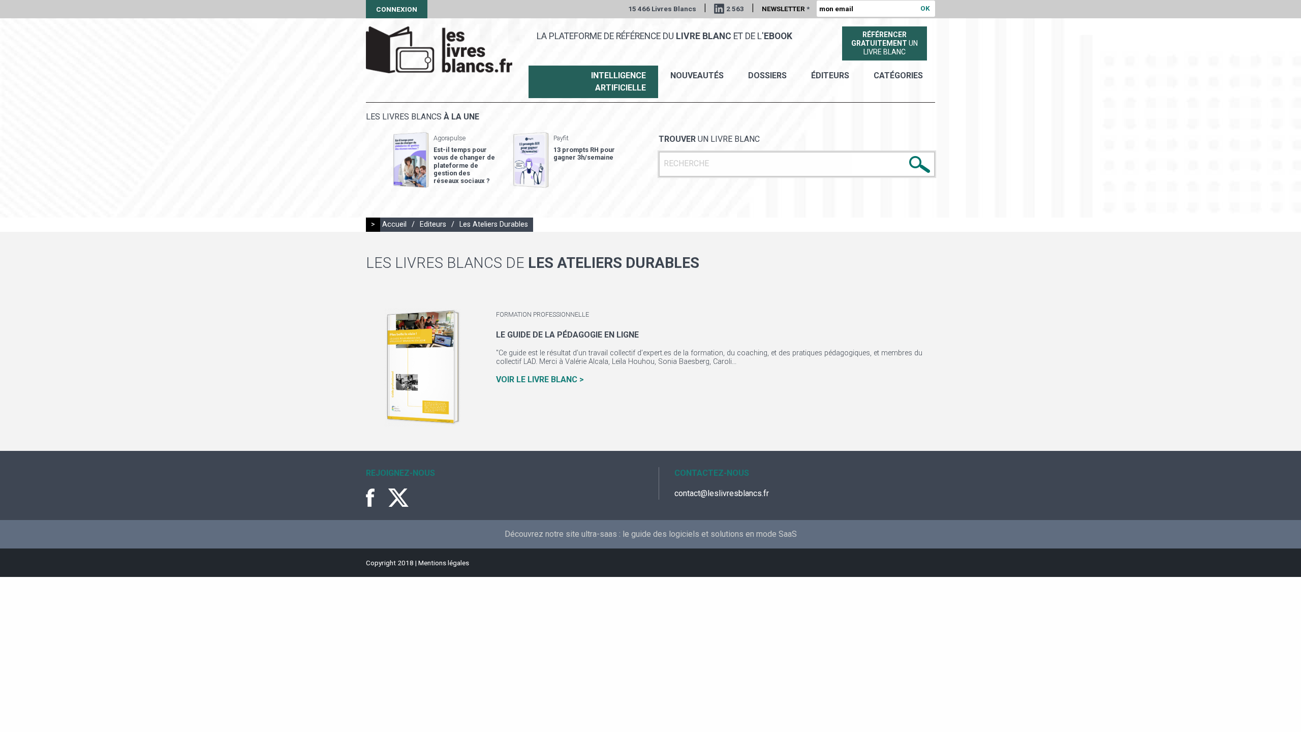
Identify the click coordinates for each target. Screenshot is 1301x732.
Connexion (396, 9)
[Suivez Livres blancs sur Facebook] (376, 497)
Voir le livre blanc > (540, 379)
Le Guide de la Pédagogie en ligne (567, 335)
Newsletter (786, 9)
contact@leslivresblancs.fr (721, 493)
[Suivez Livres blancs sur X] (398, 497)
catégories (898, 75)
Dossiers (767, 75)
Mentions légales (443, 563)
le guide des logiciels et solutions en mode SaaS (710, 534)
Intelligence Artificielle (618, 82)
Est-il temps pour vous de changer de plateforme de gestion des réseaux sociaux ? (464, 165)
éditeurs (830, 75)
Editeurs (433, 224)
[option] (444, 160)
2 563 (735, 9)
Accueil (394, 224)
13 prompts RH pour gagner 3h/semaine (584, 153)
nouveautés (697, 75)
